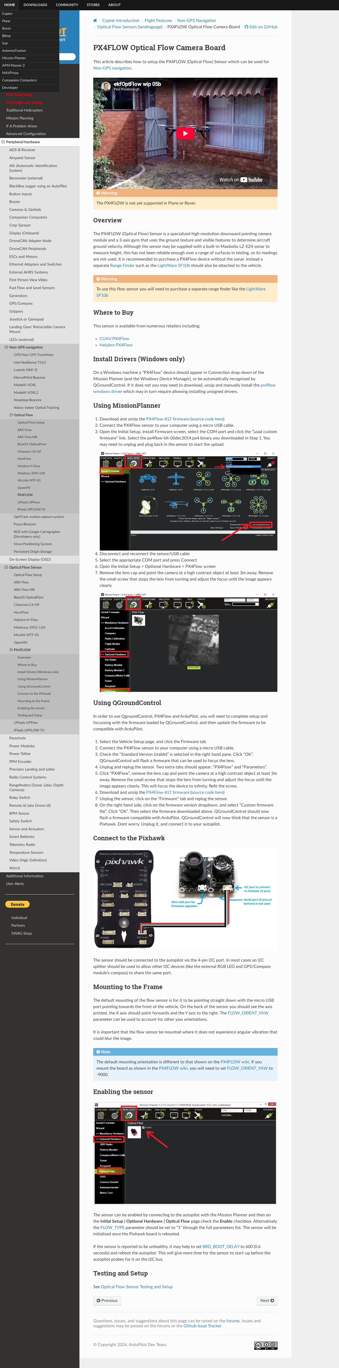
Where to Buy (27, 665)
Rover (6, 28)
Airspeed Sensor (22, 158)
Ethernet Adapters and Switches (35, 264)
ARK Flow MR (27, 437)
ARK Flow (24, 430)
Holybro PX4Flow (116, 345)
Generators (18, 296)
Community (67, 5)
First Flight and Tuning (24, 103)
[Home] (95, 20)
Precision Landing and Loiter (32, 769)
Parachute (17, 738)
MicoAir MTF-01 (29, 480)
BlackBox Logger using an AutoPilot (38, 186)
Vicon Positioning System (33, 544)
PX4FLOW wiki (235, 1062)
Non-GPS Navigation (196, 20)
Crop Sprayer (20, 225)
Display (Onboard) (24, 233)
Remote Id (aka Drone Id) (30, 806)
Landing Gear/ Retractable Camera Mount (37, 329)
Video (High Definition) (28, 860)
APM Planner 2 (13, 65)
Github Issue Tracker (202, 1326)
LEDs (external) (21, 340)
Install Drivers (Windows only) (38, 672)
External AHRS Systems (28, 272)
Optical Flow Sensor (25, 567)
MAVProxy (10, 73)
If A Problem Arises (21, 126)
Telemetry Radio (22, 845)
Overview (24, 657)
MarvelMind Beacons (29, 377)
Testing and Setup (29, 715)
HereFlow (24, 458)
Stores (93, 5)
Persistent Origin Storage (33, 552)
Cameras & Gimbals (25, 210)
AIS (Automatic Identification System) (33, 168)
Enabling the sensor (31, 708)
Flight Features (158, 20)
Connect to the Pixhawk (34, 693)
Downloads (35, 5)
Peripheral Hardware (23, 142)
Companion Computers (19, 80)
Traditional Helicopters (24, 110)
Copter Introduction (121, 20)
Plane (6, 21)
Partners (18, 926)
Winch (14, 868)
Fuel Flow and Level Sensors (32, 288)
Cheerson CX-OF (29, 451)
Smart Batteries (21, 837)
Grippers (16, 311)
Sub (5, 43)
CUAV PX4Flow (114, 339)
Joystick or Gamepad (26, 319)
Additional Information (24, 876)
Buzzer (14, 202)
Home (9, 5)
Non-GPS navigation (26, 347)
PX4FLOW (25, 495)
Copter (7, 14)
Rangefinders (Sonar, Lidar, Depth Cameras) (36, 787)
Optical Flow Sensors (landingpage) (129, 27)
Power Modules (22, 746)
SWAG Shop (21, 933)
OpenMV (23, 487)
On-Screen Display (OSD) (30, 560)
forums (233, 1321)
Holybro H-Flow (28, 466)
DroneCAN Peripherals (27, 249)
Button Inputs (20, 194)
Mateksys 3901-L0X (31, 473)
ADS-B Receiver (22, 150)
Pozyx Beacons (25, 524)
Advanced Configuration (26, 134)
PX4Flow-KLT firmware (167, 419)
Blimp (6, 36)
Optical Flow (23, 415)
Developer (10, 88)
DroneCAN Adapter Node (30, 241)
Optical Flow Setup (30, 422)
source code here (207, 419)
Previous (109, 1301)
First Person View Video (28, 280)
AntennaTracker (14, 51)
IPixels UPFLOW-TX (31, 509)
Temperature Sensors (26, 853)
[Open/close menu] (3, 142)
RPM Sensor (19, 813)
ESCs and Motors (23, 257)
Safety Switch (20, 821)
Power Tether (20, 754)
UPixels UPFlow (28, 502)
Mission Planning (19, 118)
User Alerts (15, 884)
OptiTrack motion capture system (39, 517)
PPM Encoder (20, 762)
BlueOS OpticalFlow (31, 444)
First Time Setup (19, 95)
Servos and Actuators (26, 829)
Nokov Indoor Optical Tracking (36, 408)
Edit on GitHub (263, 27)
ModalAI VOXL (25, 385)
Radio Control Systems (27, 777)
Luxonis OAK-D (25, 370)
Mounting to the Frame (33, 701)
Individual (19, 918)
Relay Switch (19, 798)
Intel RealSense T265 (30, 362)
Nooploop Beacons (28, 400)
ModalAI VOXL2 (26, 393)
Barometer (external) (26, 178)
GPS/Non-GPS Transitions (33, 355)
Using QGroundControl (33, 686)
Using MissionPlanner (32, 679)
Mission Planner (14, 58)
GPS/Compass (21, 303)
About (114, 5)
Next (265, 1301)
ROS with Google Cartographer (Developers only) (37, 534)
